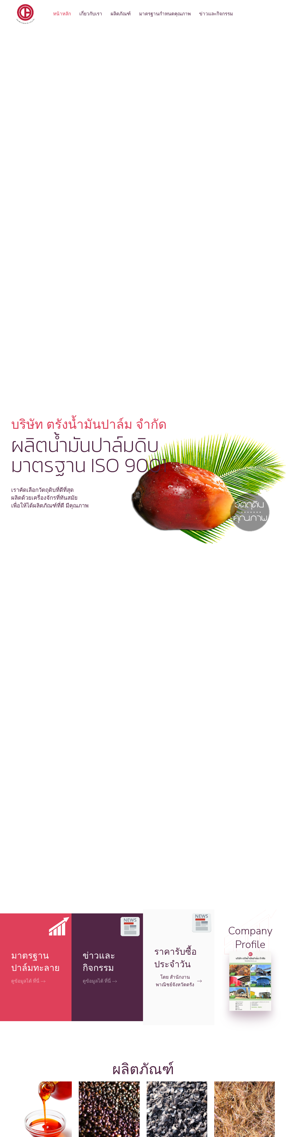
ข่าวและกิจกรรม (216, 14)
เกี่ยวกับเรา (90, 14)
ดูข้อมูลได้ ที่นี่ (25, 981)
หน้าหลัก (62, 14)
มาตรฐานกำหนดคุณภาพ (165, 14)
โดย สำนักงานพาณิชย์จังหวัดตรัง (175, 981)
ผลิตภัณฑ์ (121, 14)
